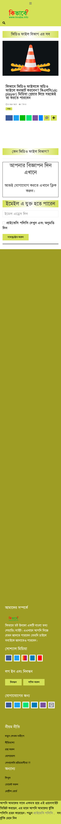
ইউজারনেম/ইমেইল (17, 422)
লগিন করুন (33, 682)
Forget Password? (36, 399)
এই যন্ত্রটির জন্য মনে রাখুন (28, 368)
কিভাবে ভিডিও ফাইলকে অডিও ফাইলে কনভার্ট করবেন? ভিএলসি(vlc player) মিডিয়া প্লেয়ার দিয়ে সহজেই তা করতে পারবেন (31, 92)
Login (46, 315)
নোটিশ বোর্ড (11, 791)
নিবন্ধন (13, 682)
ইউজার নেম (14, 253)
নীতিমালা (9, 742)
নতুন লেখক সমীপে (14, 736)
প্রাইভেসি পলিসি (43, 813)
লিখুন (8, 778)
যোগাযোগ (10, 756)
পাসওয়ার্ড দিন (17, 353)
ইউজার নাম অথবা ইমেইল (25, 337)
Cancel (30, 315)
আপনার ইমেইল (16, 268)
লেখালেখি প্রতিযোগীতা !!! (17, 763)
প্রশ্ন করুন (9, 749)
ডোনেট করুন (11, 784)
